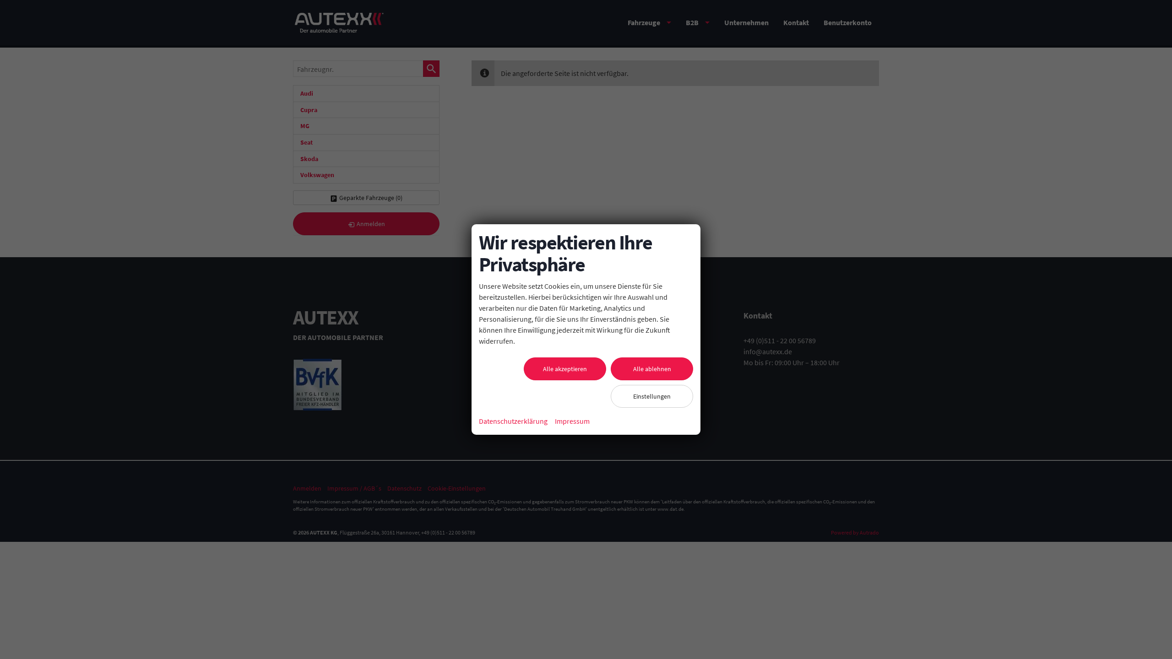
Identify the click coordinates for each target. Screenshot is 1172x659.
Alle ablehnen (652, 369)
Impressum (572, 421)
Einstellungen (652, 396)
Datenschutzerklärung (513, 421)
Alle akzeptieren (565, 369)
